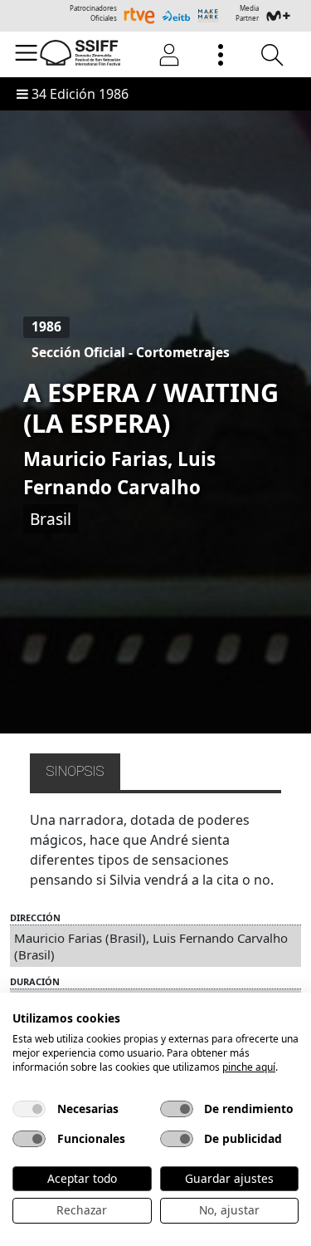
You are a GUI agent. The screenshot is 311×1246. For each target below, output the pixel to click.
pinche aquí (248, 1067)
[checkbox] (29, 1109)
